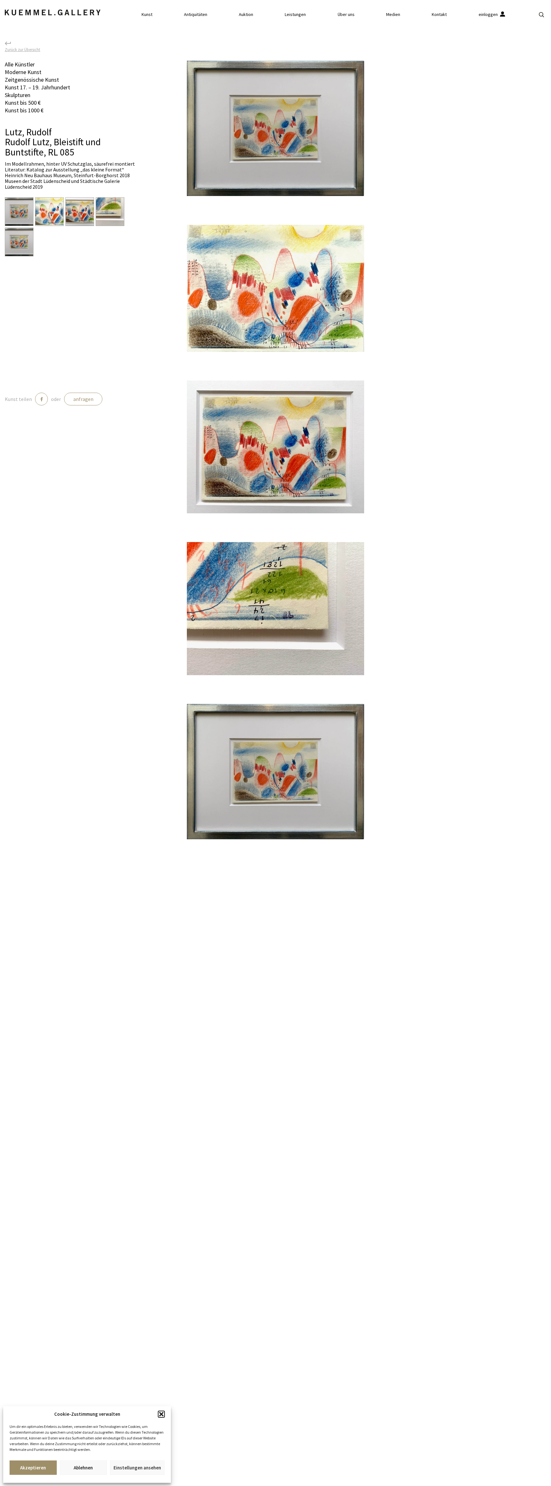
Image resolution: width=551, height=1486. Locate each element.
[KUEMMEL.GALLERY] (52, 12)
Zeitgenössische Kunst (32, 79)
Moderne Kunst (23, 72)
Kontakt (439, 14)
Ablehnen (83, 1468)
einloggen (489, 14)
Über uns (346, 14)
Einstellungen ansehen (137, 1468)
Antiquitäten (195, 14)
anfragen (83, 399)
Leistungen (295, 14)
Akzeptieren (33, 1468)
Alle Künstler (20, 64)
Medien (393, 14)
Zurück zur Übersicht (22, 49)
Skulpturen (17, 95)
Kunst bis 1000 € (24, 110)
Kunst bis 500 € (23, 102)
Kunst (147, 14)
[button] (161, 1414)
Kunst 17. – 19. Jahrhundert (37, 87)
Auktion (246, 14)
